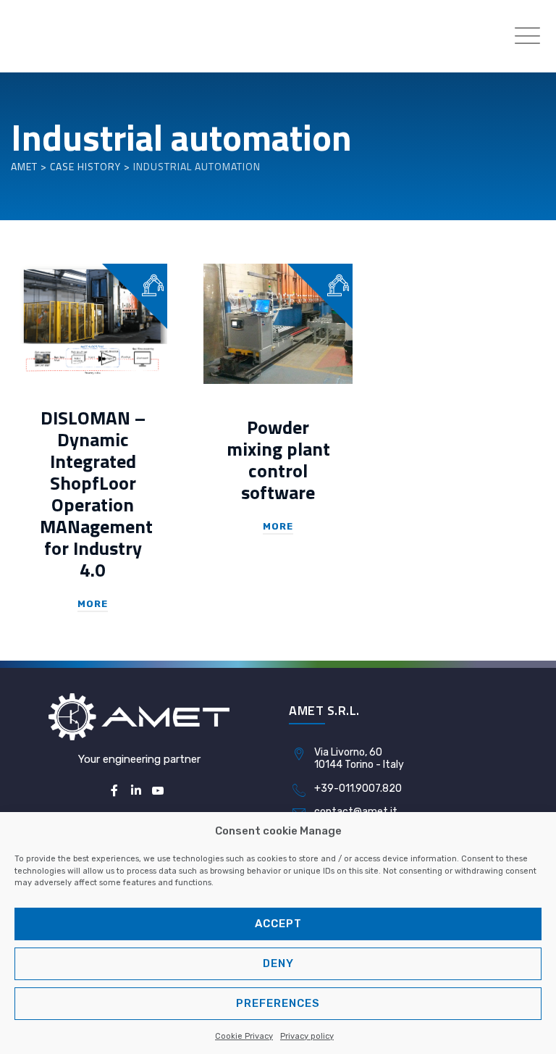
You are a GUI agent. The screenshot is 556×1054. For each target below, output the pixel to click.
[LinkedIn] (136, 791)
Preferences (278, 1003)
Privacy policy (307, 1036)
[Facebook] (114, 791)
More (92, 603)
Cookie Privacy (244, 1036)
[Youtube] (158, 791)
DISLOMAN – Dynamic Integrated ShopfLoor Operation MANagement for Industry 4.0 (96, 493)
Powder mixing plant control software (278, 459)
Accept (278, 923)
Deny (278, 963)
